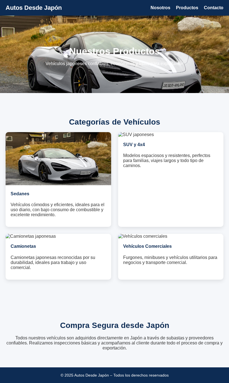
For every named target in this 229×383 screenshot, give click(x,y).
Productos (187, 7)
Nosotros (160, 7)
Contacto (213, 7)
